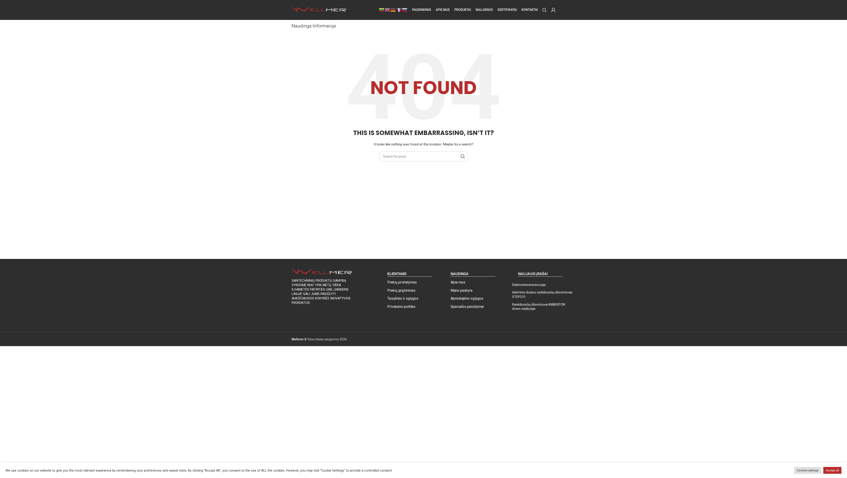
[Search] (544, 10)
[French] (399, 10)
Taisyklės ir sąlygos (402, 298)
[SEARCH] (463, 156)
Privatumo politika (401, 307)
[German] (393, 10)
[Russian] (405, 10)
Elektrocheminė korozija (529, 285)
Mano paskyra (461, 290)
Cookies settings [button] (807, 470)
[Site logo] (319, 10)
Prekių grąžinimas (401, 290)
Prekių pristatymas (402, 282)
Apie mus (458, 282)
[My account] (553, 10)
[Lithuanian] (382, 10)
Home (296, 33)
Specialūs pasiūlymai (467, 307)
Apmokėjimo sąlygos (467, 298)
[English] (387, 10)
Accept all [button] (832, 470)
